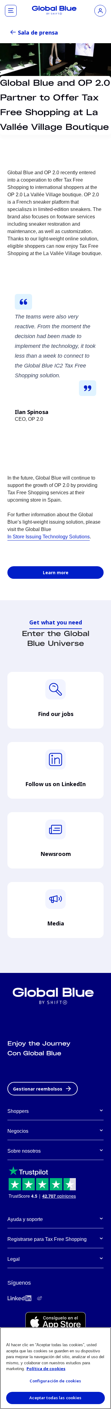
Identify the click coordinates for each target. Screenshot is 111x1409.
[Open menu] (11, 11)
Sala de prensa (38, 32)
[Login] (100, 11)
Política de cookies (46, 1368)
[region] (55, 1368)
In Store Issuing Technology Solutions (48, 536)
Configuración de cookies (55, 1381)
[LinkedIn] (19, 1298)
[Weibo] (39, 1298)
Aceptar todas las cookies (55, 1397)
